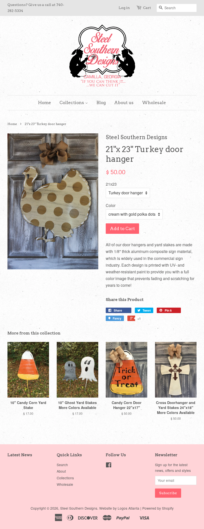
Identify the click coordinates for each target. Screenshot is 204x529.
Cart (147, 8)
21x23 (111, 184)
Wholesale (154, 102)
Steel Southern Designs (78, 508)
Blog (101, 102)
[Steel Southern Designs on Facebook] (108, 465)
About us (124, 102)
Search (62, 464)
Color (110, 205)
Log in (124, 8)
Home (44, 102)
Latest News (19, 454)
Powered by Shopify (158, 508)
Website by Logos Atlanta (119, 508)
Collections (72, 102)
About (61, 471)
